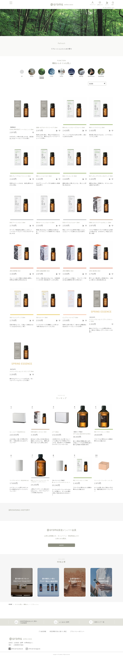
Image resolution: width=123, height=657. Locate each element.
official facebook (17, 649)
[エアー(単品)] (61, 416)
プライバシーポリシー (77, 631)
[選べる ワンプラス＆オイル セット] (61, 465)
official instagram (34, 649)
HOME (10, 604)
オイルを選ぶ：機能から (22, 604)
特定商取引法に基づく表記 (58, 631)
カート (107, 4)
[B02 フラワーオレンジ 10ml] (82, 465)
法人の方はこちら (109, 7)
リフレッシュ (35, 604)
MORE (61, 545)
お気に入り (100, 4)
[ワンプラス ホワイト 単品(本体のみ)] (19, 465)
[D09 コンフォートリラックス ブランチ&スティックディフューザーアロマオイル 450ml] (40, 465)
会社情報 (43, 631)
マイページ (92, 4)
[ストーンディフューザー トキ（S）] (103, 465)
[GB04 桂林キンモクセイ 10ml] (40, 416)
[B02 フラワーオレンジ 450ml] (103, 416)
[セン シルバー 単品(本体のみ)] (19, 416)
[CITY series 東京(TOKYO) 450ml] (82, 416)
